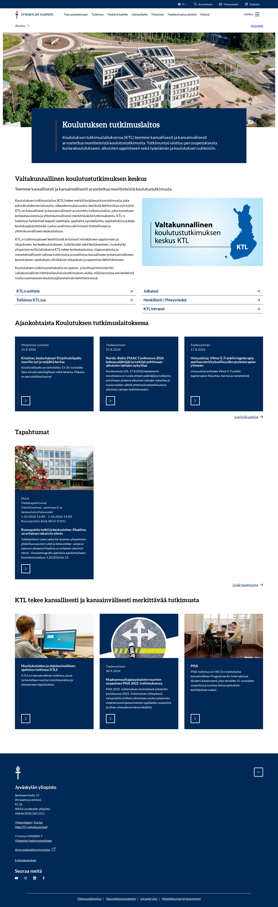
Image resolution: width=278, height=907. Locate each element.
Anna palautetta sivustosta (32, 849)
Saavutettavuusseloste (121, 898)
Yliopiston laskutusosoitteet (33, 840)
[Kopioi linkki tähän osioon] (150, 178)
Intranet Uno (148, 898)
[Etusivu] (34, 14)
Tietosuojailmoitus (89, 898)
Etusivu (20, 25)
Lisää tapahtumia (246, 585)
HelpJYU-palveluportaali (31, 827)
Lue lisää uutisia (247, 417)
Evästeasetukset (25, 860)
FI (183, 5)
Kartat (38, 822)
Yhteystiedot (23, 822)
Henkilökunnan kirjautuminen (181, 898)
